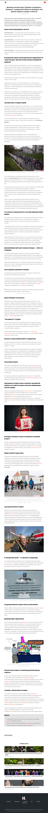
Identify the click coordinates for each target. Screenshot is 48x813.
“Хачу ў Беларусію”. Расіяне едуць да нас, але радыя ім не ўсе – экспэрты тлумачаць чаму (23, 776)
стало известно (35, 447)
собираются (37, 608)
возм (11, 444)
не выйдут (34, 365)
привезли (6, 702)
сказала (11, 711)
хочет (40, 707)
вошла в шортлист (29, 391)
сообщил (15, 445)
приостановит (27, 677)
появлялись (24, 622)
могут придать (28, 723)
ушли (15, 700)
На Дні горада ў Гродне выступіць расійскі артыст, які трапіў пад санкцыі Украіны (22, 787)
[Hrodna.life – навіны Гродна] (5, 2)
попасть (6, 562)
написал (31, 377)
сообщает (13, 115)
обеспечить (39, 463)
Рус (45, 2)
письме (7, 681)
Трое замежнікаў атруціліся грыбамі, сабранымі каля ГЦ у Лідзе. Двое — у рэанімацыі (23, 765)
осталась (9, 721)
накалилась (34, 693)
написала (11, 315)
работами (10, 398)
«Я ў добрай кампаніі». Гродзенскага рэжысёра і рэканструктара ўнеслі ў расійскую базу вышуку (23, 754)
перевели (23, 285)
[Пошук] (41, 2)
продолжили (25, 702)
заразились (12, 704)
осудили (11, 513)
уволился (32, 376)
